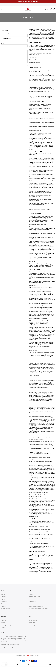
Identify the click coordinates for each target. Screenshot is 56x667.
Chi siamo (31, 594)
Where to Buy (4, 611)
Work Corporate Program (7, 625)
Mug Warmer (32, 604)
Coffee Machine (32, 601)
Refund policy (36, 658)
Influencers (3, 627)
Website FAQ (4, 601)
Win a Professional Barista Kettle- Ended (38, 608)
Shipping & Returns (5, 599)
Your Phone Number (6, 43)
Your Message (4, 49)
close (54, 1)
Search (20, 658)
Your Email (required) (6, 38)
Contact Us (3, 596)
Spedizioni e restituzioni (34, 596)
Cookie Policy (32, 625)
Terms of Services (33, 620)
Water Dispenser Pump (34, 599)
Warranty (3, 604)
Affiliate (3, 622)
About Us (3, 594)
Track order (3, 606)
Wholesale (3, 620)
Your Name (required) (6, 33)
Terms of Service (27, 658)
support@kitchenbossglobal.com (11, 644)
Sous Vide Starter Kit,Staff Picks (36, 606)
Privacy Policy (32, 622)
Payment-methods (5, 608)
